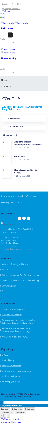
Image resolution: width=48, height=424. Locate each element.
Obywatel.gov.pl (9, 286)
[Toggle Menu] (21, 65)
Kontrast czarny (17, 409)
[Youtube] (28, 218)
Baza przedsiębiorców (11, 366)
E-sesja (5, 291)
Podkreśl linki (20, 412)
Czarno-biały (5, 409)
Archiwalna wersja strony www (15, 337)
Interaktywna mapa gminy (13, 309)
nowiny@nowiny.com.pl (11, 9)
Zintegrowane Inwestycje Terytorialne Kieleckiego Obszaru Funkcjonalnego (18, 321)
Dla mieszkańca (13, 118)
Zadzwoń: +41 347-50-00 (12, 4)
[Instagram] (24, 218)
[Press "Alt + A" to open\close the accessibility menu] (1, 402)
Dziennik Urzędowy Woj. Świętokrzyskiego (20, 275)
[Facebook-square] (19, 218)
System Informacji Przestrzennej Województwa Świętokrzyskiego (16, 330)
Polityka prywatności (11, 382)
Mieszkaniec (31, 196)
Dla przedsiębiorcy (14, 126)
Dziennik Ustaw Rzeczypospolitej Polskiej (20, 280)
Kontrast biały (29, 409)
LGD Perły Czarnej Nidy (12, 315)
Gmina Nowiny (7, 28)
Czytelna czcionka (7, 412)
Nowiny (5, 80)
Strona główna (7, 196)
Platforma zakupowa (11, 376)
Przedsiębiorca (7, 202)
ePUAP (5, 270)
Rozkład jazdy (8, 360)
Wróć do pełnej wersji (10, 419)
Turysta (21, 202)
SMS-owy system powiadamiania (16, 371)
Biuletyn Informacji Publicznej (15, 264)
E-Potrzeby (7, 355)
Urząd (20, 196)
